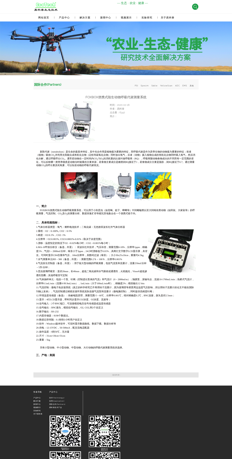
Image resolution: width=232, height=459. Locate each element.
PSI (136, 86)
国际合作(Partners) (57, 404)
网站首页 (43, 17)
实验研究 (147, 17)
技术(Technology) (56, 398)
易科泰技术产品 (55, 407)
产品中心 (64, 17)
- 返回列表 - (116, 375)
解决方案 (85, 17)
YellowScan (166, 86)
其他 (192, 86)
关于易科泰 (167, 17)
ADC (177, 86)
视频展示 (126, 17)
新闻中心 (105, 17)
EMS (184, 86)
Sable (154, 86)
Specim (145, 86)
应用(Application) (56, 401)
